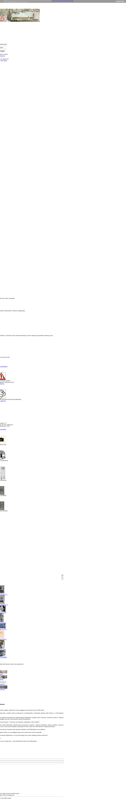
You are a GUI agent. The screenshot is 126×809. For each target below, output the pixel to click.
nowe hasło (4, 60)
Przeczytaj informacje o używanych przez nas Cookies (62, 0)
